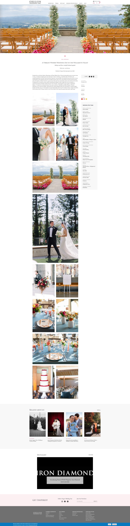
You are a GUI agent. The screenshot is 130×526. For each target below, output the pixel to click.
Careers (60, 514)
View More (91, 455)
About (60, 513)
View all (99, 410)
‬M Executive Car (86, 174)
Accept (109, 524)
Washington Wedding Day (90, 519)
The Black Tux (85, 136)
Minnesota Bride (89, 515)
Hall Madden (85, 133)
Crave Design (85, 146)
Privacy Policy (61, 519)
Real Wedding (65, 59)
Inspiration (51, 3)
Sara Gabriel (85, 116)
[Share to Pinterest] (91, 76)
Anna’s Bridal (85, 109)
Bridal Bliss (85, 187)
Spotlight (62, 3)
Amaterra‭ (84, 181)
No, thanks (114, 524)
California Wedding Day (90, 514)
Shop (85, 3)
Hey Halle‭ (85, 171)
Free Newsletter (80, 501)
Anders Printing (86, 143)
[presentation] (31, 425)
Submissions (74, 513)
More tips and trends (65, 481)
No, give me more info (33, 525)
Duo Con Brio (85, 126)
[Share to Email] (93, 76)
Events (80, 3)
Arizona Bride (88, 513)
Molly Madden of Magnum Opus (89, 139)
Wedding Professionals (72, 3)
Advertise (74, 514)
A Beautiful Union (86, 184)
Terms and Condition (63, 517)
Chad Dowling (86, 149)
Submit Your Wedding (50, 516)
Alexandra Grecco (86, 112)
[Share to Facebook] (89, 76)
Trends (56, 3)
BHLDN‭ (84, 119)
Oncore (84, 163)
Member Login (75, 515)
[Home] (35, 2)
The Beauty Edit (86, 156)
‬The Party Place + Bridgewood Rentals (89, 167)
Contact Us (61, 515)
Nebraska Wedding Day (90, 516)
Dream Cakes (85, 123)
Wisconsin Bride (89, 520)
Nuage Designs (86, 153)
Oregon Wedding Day (90, 517)
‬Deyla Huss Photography (88, 159)
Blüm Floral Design (86, 129)
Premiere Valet (86, 177)
